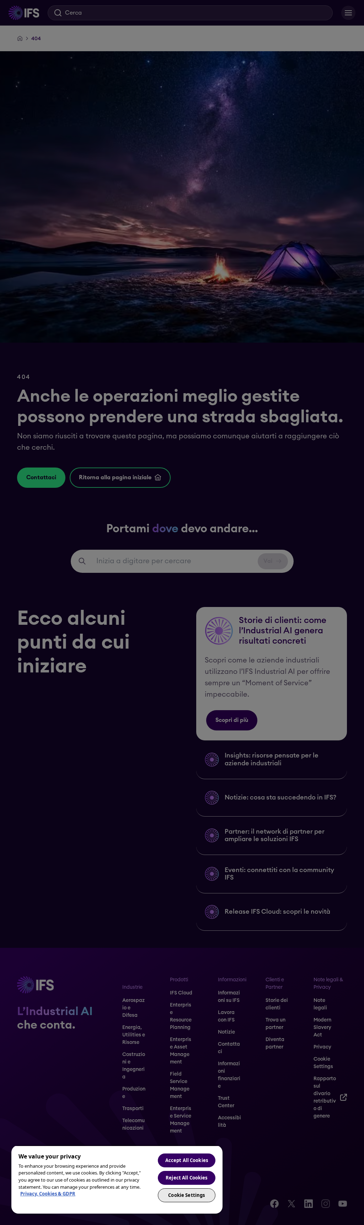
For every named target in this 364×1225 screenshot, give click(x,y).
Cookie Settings (186, 1195)
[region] (117, 1179)
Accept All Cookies (186, 1160)
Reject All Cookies (186, 1177)
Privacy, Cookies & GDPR (47, 1193)
